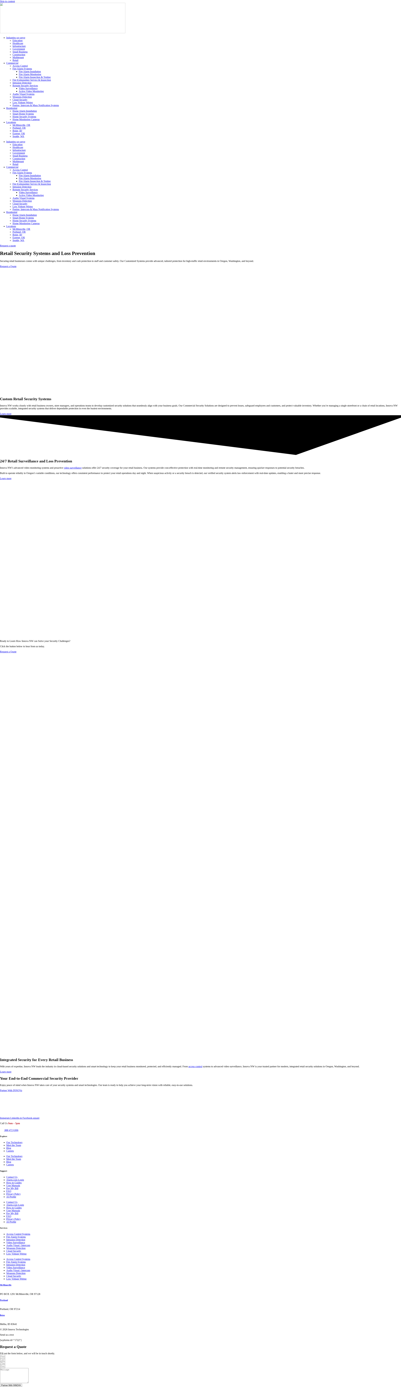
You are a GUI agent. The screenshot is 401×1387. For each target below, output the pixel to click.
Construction (19, 54)
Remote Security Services (25, 85)
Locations (11, 122)
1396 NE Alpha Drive (11, 1291)
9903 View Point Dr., (10, 1321)
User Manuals (13, 1185)
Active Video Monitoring (31, 91)
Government (19, 49)
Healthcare (18, 43)
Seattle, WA (18, 136)
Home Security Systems (24, 116)
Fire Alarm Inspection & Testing (35, 77)
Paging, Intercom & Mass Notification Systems (36, 105)
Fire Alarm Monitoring (30, 74)
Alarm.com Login (15, 1180)
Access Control (20, 66)
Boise (2, 1315)
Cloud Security (20, 99)
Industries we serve (15, 37)
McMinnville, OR (21, 125)
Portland (4, 1300)
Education (18, 40)
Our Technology (14, 1142)
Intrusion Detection (22, 82)
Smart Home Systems (23, 113)
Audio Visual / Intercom (18, 1245)
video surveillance (73, 467)
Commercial (12, 63)
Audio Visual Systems (23, 94)
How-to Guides (14, 1182)
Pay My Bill (12, 1188)
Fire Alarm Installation (30, 71)
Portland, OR (19, 128)
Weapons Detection (22, 97)
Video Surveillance (28, 88)
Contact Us (11, 1177)
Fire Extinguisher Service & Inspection (32, 80)
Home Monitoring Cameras (26, 119)
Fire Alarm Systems (22, 68)
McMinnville (5, 1285)
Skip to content (7, 1)
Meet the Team (13, 1145)
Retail (15, 60)
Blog (8, 1148)
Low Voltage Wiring (23, 102)
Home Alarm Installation (25, 111)
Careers (10, 1151)
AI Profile (11, 1196)
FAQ (8, 1191)
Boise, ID (17, 130)
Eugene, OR (19, 133)
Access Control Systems (18, 1234)
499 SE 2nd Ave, (8, 1306)
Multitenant (18, 57)
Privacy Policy (13, 1194)
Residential (11, 108)
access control (195, 1066)
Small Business (20, 51)
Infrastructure (19, 46)
